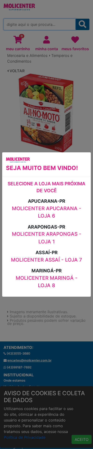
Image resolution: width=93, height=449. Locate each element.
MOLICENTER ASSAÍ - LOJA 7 (46, 260)
